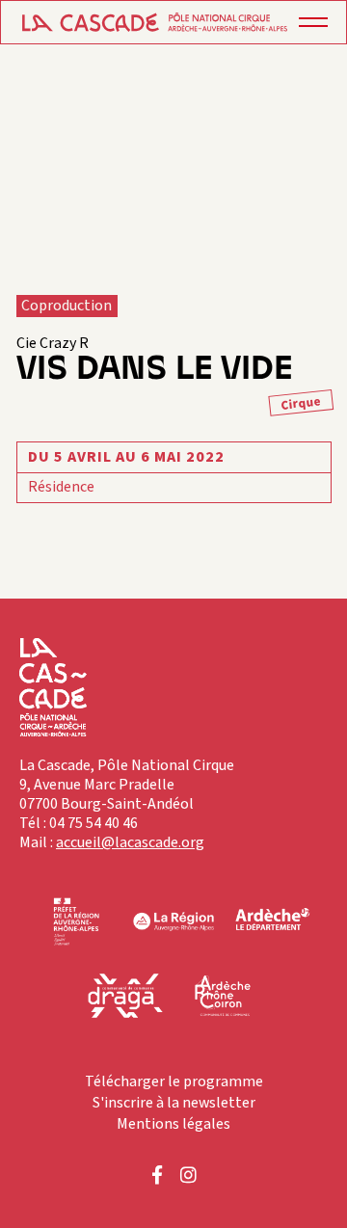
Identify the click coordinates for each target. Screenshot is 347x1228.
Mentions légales (173, 1124)
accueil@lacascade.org (130, 842)
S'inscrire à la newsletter (174, 1102)
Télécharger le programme (174, 1081)
